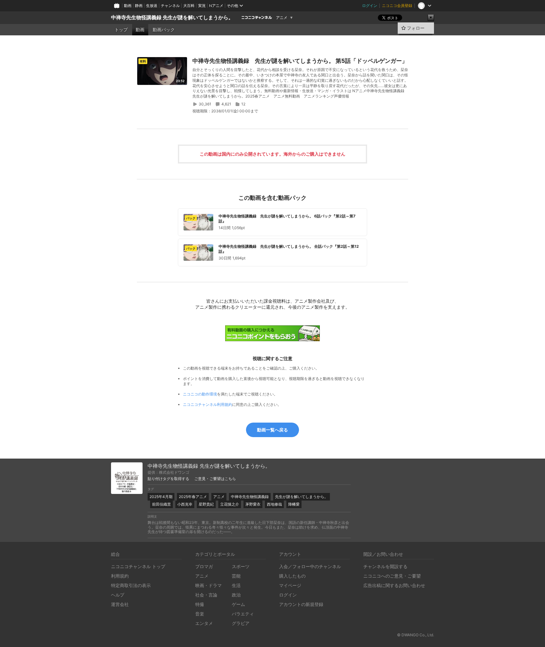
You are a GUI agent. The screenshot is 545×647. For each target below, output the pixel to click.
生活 (236, 585)
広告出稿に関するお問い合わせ (394, 585)
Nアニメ (216, 5)
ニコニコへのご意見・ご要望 (392, 576)
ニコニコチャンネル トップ (138, 566)
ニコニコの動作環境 (200, 394)
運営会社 (120, 604)
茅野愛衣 (253, 504)
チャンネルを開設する (385, 566)
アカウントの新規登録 (301, 604)
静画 (139, 5)
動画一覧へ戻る (272, 429)
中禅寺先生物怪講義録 (250, 496)
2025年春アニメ (193, 496)
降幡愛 (294, 504)
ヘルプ (117, 594)
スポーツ (240, 566)
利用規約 (120, 576)
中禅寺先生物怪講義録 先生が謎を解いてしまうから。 (172, 17)
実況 (202, 5)
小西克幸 (184, 504)
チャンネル (170, 5)
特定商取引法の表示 (131, 585)
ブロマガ (204, 566)
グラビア (240, 623)
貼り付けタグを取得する (168, 479)
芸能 (236, 576)
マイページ (290, 585)
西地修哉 (274, 504)
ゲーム (238, 604)
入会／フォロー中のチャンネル (310, 566)
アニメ (281, 17)
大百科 (189, 5)
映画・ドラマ (208, 585)
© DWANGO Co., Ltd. (415, 634)
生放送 (151, 5)
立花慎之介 (229, 504)
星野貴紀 (206, 504)
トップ (121, 29)
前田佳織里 (161, 504)
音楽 (199, 613)
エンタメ (204, 623)
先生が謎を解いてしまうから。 (301, 496)
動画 (128, 5)
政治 (236, 594)
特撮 (199, 604)
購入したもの (292, 576)
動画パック (164, 29)
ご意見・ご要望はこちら (215, 479)
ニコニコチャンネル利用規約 (207, 404)
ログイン (369, 5)
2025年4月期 (161, 496)
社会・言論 (206, 594)
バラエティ (243, 613)
